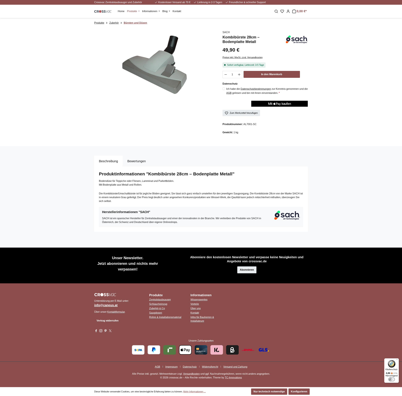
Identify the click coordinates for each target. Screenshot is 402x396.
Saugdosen (155, 312)
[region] (155, 64)
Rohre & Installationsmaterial (165, 317)
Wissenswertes (198, 299)
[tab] (108, 161)
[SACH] (296, 39)
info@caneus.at (106, 305)
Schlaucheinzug (158, 304)
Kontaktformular (116, 311)
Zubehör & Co (157, 308)
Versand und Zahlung (235, 366)
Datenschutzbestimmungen (256, 89)
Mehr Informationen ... (194, 391)
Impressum (171, 366)
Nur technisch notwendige (269, 391)
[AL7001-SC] (155, 64)
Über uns (195, 308)
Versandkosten (191, 373)
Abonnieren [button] (247, 269)
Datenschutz (190, 366)
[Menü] (397, 360)
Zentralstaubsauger (160, 299)
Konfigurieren (299, 391)
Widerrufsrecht (210, 366)
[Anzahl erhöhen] (239, 74)
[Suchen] (276, 11)
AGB (229, 93)
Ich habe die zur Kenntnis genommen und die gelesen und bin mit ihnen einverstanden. (267, 91)
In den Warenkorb (271, 74)
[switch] (391, 379)
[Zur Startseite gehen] (102, 11)
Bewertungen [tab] (136, 161)
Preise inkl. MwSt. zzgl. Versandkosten (243, 57)
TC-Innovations (233, 377)
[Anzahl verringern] (226, 74)
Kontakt (194, 312)
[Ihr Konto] (288, 11)
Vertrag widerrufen (108, 320)
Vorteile (194, 304)
